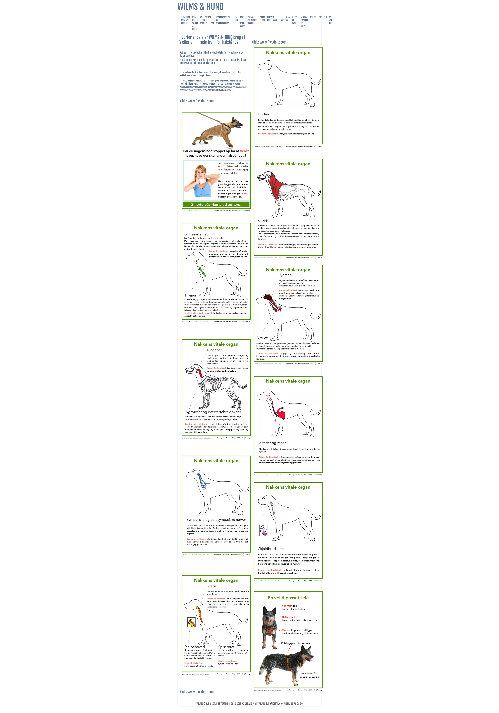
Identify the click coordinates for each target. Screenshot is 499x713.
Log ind (330, 21)
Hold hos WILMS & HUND (195, 23)
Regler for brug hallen (242, 21)
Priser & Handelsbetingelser (275, 18)
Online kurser (262, 18)
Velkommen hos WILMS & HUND (185, 19)
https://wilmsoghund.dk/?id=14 (218, 90)
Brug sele (288, 18)
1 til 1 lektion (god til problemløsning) (207, 19)
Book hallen (235, 18)
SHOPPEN (323, 16)
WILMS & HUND (200, 7)
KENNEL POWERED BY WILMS (304, 21)
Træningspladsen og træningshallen (223, 19)
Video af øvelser (295, 19)
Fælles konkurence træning (252, 19)
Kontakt (313, 16)
